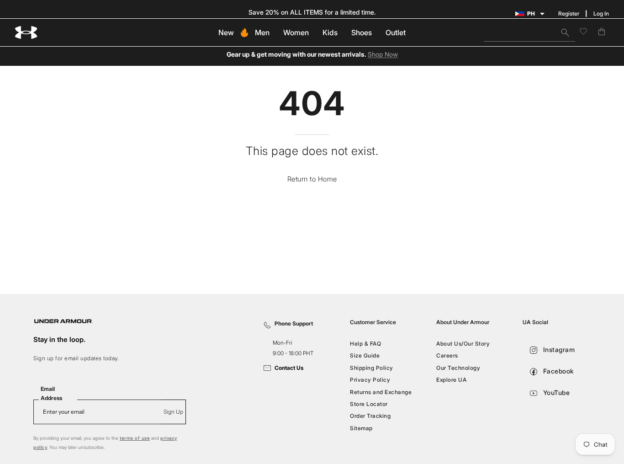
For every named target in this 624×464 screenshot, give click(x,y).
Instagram (558, 349)
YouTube (555, 392)
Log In (601, 13)
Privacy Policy (370, 379)
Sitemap (361, 427)
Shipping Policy (371, 367)
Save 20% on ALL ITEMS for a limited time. (312, 12)
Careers (447, 355)
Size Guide (365, 355)
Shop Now (383, 54)
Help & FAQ (365, 343)
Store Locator (369, 403)
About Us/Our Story (463, 343)
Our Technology (458, 367)
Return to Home (312, 179)
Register (568, 13)
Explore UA (451, 379)
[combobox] (529, 32)
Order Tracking (370, 415)
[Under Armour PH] (26, 32)
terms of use (135, 438)
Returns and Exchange (381, 391)
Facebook (557, 371)
